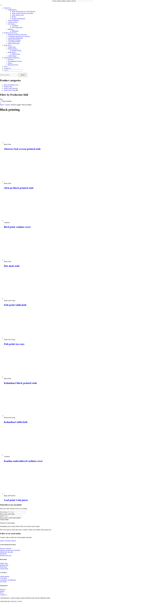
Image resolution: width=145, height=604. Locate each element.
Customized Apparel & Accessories (19, 36)
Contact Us (7, 68)
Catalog (7, 105)
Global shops (4, 569)
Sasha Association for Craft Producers (23, 11)
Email (2, 516)
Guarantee (15, 26)
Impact (10, 63)
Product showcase (5, 555)
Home (2, 105)
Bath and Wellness (9, 85)
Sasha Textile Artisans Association (22, 13)
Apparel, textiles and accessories (10, 550)
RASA (14, 17)
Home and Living (9, 90)
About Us (7, 8)
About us (3, 589)
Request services (13, 65)
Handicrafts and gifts (6, 552)
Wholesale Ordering (14, 40)
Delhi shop (3, 567)
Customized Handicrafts (15, 38)
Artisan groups (4, 576)
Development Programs (11, 58)
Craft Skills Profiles (14, 42)
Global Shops (12, 56)
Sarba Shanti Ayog (17, 15)
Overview (11, 59)
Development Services (15, 61)
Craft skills (3, 578)
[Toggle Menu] (11, 8)
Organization (12, 10)
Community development (8, 580)
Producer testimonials (18, 18)
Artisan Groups (12, 22)
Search (23, 75)
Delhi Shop (11, 52)
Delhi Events (16, 54)
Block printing (6, 101)
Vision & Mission (13, 20)
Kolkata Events (16, 50)
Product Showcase (13, 43)
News (6, 66)
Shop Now (7, 45)
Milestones (15, 31)
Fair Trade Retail (17, 27)
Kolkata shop (4, 565)
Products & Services (10, 33)
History (10, 29)
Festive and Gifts (9, 88)
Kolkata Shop (12, 49)
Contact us (3, 595)
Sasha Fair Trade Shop (85, 1)
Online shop (11, 47)
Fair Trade (11, 24)
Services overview (5, 548)
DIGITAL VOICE (16, 601)
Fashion (6, 86)
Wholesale (3, 554)
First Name (3, 512)
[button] (4, 519)
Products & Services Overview (17, 34)
